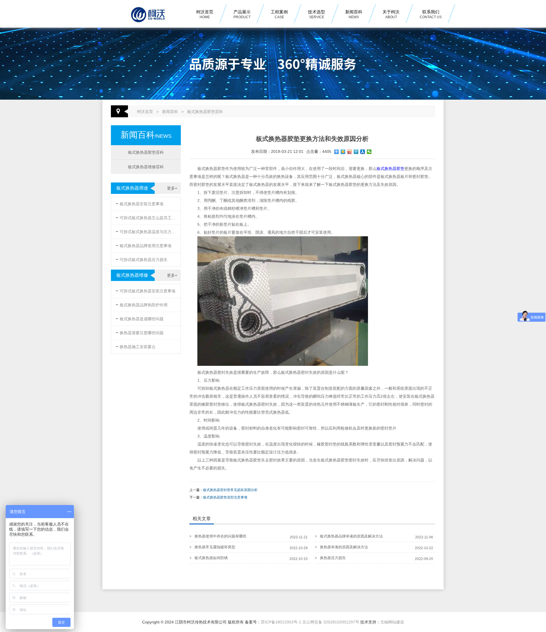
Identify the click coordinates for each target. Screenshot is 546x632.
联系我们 (431, 14)
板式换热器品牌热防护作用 (141, 304)
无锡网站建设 (392, 622)
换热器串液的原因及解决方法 (344, 547)
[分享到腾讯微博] (356, 151)
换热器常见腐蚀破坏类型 (215, 547)
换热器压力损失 (333, 558)
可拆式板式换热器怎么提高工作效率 (146, 217)
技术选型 (316, 14)
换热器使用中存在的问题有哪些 (220, 536)
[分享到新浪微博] (349, 151)
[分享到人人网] (362, 151)
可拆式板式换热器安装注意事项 (145, 290)
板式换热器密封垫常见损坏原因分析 (230, 490)
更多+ (172, 188)
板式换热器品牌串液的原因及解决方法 (351, 536)
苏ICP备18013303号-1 (281, 622)
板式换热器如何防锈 (211, 558)
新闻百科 (353, 14)
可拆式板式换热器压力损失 (141, 259)
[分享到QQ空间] (343, 151)
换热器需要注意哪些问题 (139, 332)
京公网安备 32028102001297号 (330, 622)
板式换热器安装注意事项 (139, 203)
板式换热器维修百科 (146, 167)
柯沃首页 (204, 14)
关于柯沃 (391, 14)
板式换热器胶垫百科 (205, 111)
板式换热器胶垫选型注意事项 (225, 497)
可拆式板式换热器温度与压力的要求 (146, 231)
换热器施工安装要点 (135, 346)
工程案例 (279, 14)
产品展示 (242, 14)
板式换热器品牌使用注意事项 (143, 245)
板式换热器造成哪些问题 (139, 318)
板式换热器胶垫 (390, 168)
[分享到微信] (369, 151)
